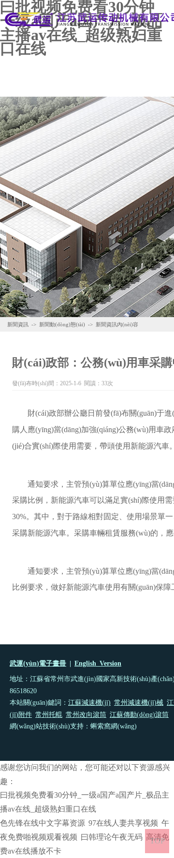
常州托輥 (48, 714)
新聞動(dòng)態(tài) (62, 324)
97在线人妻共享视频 (123, 823)
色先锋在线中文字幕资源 (42, 823)
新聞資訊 (18, 324)
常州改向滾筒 (86, 714)
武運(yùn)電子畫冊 (38, 663)
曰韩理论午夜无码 (112, 837)
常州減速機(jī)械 (138, 702)
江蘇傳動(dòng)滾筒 (139, 714)
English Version (97, 663)
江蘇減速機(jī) (89, 702)
